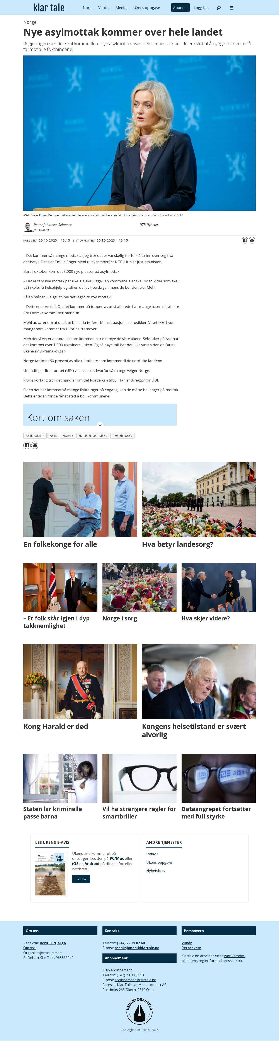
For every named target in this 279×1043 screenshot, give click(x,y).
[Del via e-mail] (252, 240)
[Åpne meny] (232, 8)
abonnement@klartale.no (135, 979)
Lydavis (152, 853)
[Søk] (218, 7)
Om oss (29, 947)
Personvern (191, 947)
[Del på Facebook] (245, 240)
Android (92, 863)
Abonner (180, 7)
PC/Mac (117, 858)
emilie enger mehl (93, 435)
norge (68, 435)
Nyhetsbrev (155, 870)
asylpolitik (35, 435)
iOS (75, 863)
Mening (122, 7)
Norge (88, 7)
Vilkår (187, 943)
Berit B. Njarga (53, 943)
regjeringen (122, 435)
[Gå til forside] (48, 7)
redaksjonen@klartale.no (137, 947)
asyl (53, 435)
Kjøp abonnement (117, 970)
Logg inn (201, 7)
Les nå (81, 879)
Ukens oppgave (146, 7)
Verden (104, 7)
